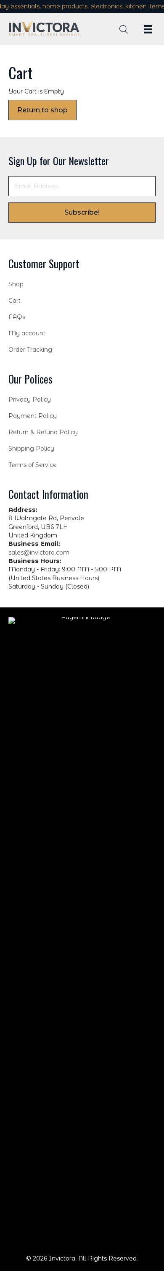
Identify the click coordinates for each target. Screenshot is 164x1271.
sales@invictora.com (38, 552)
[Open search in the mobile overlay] (123, 29)
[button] (82, 212)
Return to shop (42, 110)
